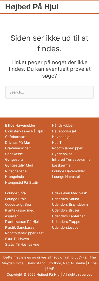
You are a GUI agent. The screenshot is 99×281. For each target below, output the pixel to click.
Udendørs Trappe (66, 222)
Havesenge (61, 137)
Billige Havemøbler (20, 125)
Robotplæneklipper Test (24, 233)
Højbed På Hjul (31, 7)
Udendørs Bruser (65, 210)
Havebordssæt (64, 131)
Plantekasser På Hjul (22, 222)
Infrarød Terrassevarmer (72, 159)
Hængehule (14, 177)
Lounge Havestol (66, 177)
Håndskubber (63, 125)
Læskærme (61, 165)
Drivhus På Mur (17, 142)
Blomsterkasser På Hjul (24, 131)
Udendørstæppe (65, 227)
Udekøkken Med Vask (69, 193)
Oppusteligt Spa (18, 204)
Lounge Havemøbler (68, 171)
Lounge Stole (16, 199)
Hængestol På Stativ (22, 182)
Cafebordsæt (16, 137)
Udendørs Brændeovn (70, 204)
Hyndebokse (62, 154)
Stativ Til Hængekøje (22, 244)
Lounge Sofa (15, 193)
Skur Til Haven (17, 239)
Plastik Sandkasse (20, 227)
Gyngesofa (14, 159)
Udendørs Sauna (65, 199)
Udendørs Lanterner (68, 216)
